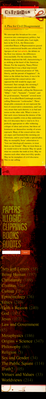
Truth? (7, 368)
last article (22, 51)
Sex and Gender (15, 357)
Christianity (12, 279)
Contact (23, 185)
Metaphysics (12, 335)
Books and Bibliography (23, 235)
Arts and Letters (15, 268)
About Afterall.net (23, 178)
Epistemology (13, 296)
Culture (8, 291)
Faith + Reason (14, 307)
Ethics (7, 302)
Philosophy (11, 346)
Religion (9, 352)
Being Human (14, 274)
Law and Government (20, 324)
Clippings (23, 226)
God (5, 313)
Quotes (23, 244)
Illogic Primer (23, 218)
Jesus (6, 318)
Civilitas (9, 285)
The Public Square (17, 363)
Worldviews (12, 380)
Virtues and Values (18, 374)
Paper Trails (23, 209)
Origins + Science (17, 341)
